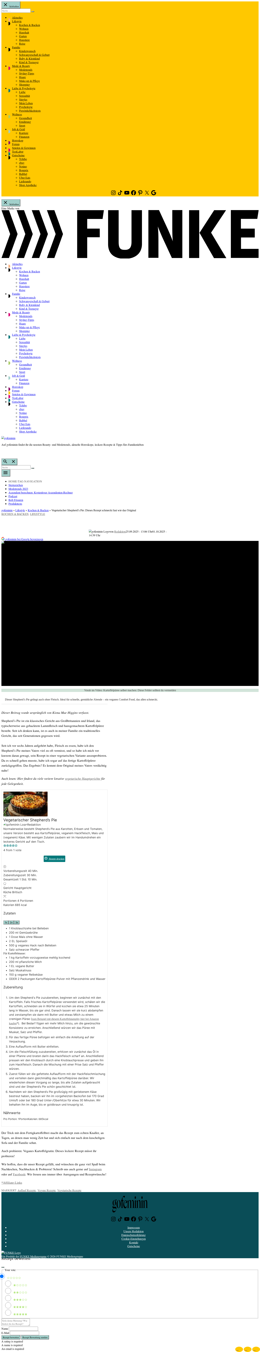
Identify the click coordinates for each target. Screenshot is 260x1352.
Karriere (23, 133)
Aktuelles (17, 17)
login (3, 452)
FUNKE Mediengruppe (33, 1256)
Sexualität (24, 96)
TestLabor (17, 151)
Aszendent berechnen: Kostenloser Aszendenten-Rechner (40, 492)
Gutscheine (18, 155)
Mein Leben (26, 103)
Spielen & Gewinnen (24, 148)
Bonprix (23, 170)
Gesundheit (25, 118)
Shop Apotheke (28, 185)
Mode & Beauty (21, 66)
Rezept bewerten (11, 1337)
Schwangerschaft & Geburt (34, 55)
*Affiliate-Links (11, 1182)
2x (11, 922)
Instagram (95, 1169)
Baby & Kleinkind (29, 58)
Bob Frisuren (15, 500)
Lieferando (25, 181)
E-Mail (5, 1333)
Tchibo (23, 159)
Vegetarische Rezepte (69, 1190)
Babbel (23, 174)
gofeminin (7, 510)
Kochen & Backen (29, 25)
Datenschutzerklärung (133, 1235)
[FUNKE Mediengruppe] (11, 1252)
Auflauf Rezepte (27, 1190)
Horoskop (17, 140)
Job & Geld (18, 129)
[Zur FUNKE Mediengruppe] (130, 257)
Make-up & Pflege (29, 81)
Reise (22, 43)
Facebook (19, 1174)
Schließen (14, 6)
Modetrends (25, 69)
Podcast (12, 496)
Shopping (24, 84)
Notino (23, 166)
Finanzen (24, 136)
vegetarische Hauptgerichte (82, 778)
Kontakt (133, 1242)
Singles (23, 99)
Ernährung (25, 122)
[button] (4, 846)
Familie (16, 47)
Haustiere (24, 40)
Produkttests (15, 503)
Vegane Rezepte (46, 1190)
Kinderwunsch (27, 51)
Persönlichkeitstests (30, 110)
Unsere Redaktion (133, 1231)
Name (4, 1328)
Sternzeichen (15, 485)
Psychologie (26, 107)
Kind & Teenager (29, 62)
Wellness (17, 114)
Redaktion (120, 531)
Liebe (22, 92)
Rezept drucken (56, 858)
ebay (21, 163)
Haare (22, 77)
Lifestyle (17, 21)
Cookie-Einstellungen (134, 1238)
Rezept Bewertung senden (35, 1337)
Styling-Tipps (26, 73)
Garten (23, 36)
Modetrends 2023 (18, 489)
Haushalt (24, 32)
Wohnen (23, 28)
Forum (15, 144)
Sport (22, 125)
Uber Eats (24, 177)
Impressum (134, 1227)
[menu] (5, 473)
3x (16, 922)
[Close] (2, 1267)
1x (6, 922)
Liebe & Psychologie (23, 88)
